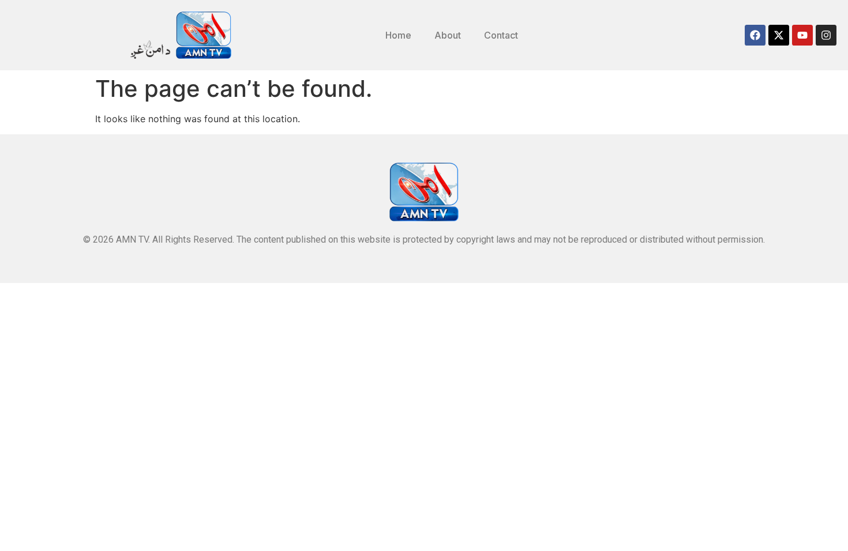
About (447, 35)
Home (398, 35)
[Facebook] (755, 35)
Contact (501, 35)
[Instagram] (826, 35)
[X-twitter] (778, 35)
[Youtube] (802, 35)
